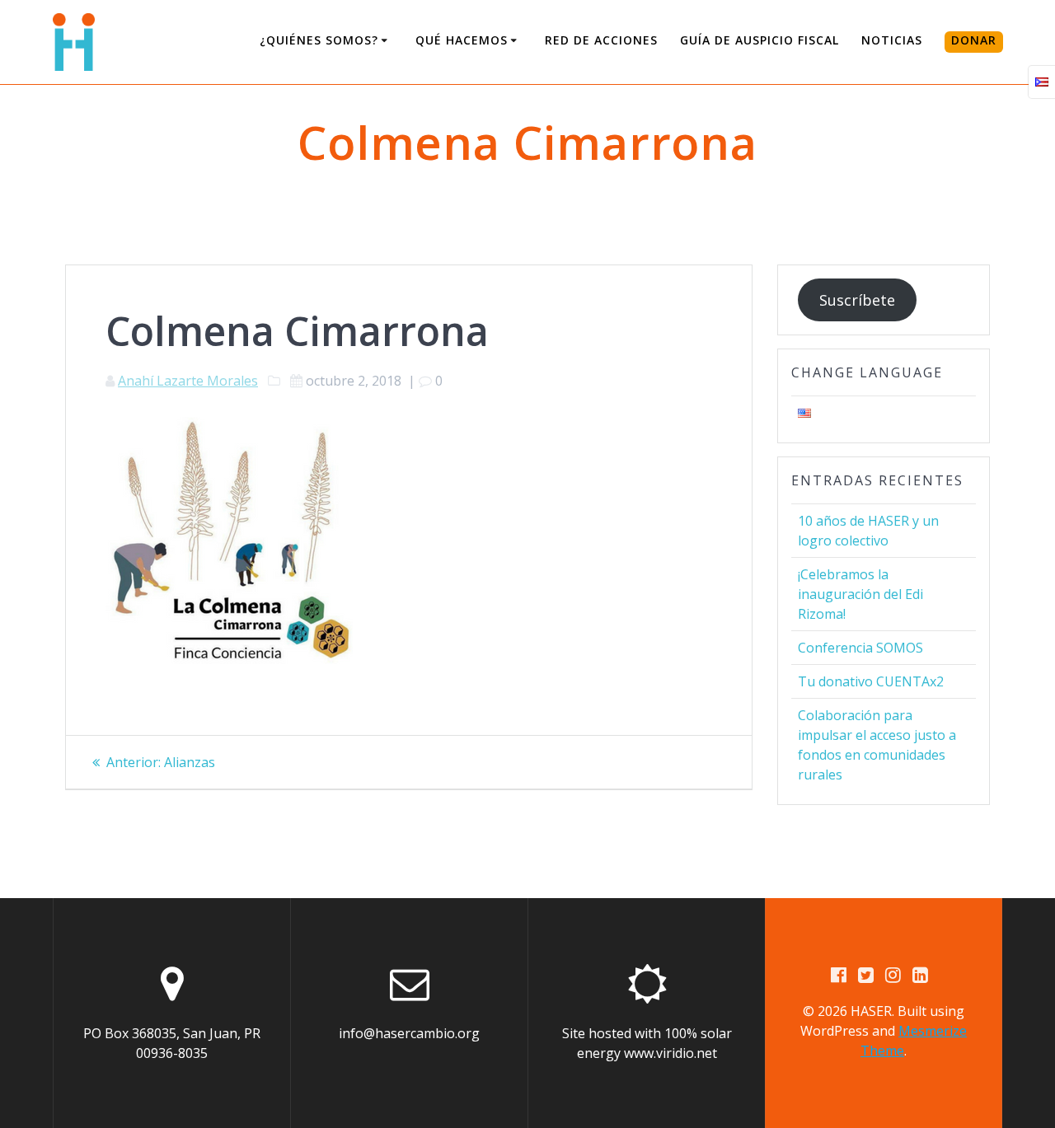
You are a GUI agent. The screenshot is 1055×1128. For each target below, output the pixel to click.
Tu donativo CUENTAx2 (871, 681)
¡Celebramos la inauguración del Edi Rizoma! (860, 594)
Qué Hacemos (461, 40)
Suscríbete (857, 300)
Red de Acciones (601, 40)
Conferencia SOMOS (860, 648)
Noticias (891, 40)
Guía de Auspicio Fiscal (759, 40)
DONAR (973, 40)
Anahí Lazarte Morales (188, 381)
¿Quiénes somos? (319, 40)
